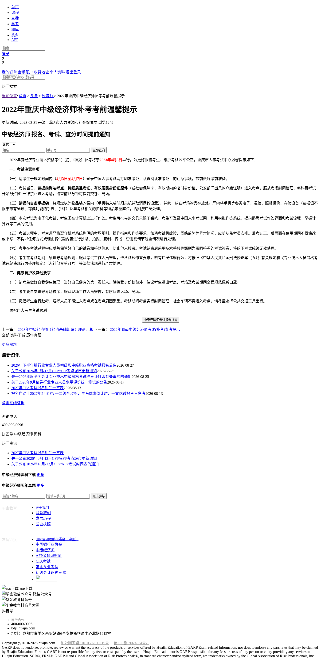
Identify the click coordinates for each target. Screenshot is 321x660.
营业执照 (43, 524)
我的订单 (9, 72)
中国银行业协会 (49, 544)
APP (14, 40)
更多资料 (9, 345)
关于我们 (42, 507)
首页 (15, 7)
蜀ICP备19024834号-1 (131, 643)
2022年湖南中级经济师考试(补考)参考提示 (145, 330)
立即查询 (99, 150)
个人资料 (57, 72)
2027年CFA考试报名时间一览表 (37, 388)
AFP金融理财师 (49, 556)
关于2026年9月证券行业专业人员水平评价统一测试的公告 (59, 382)
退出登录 (73, 72)
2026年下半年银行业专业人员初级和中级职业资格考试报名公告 (64, 365)
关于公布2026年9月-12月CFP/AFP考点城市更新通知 (54, 371)
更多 (40, 475)
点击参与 (99, 496)
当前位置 (9, 96)
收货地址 (41, 72)
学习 (15, 24)
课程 (15, 13)
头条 (15, 35)
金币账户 (25, 72)
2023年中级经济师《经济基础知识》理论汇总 (56, 330)
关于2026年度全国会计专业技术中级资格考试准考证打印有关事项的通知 (71, 377)
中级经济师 (45, 550)
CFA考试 (43, 561)
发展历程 (43, 518)
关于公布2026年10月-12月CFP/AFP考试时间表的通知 (55, 464)
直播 (15, 18)
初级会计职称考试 (51, 573)
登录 (5, 54)
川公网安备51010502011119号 (85, 643)
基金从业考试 (47, 567)
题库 (15, 30)
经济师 (48, 96)
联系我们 (43, 513)
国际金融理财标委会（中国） (57, 539)
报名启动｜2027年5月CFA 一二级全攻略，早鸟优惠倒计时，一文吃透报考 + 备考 (78, 394)
